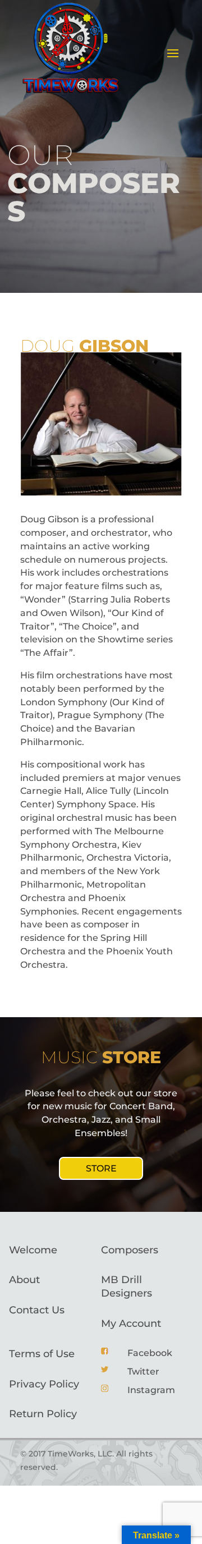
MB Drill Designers (126, 1286)
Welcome (33, 1250)
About (24, 1280)
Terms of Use (42, 1354)
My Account (131, 1323)
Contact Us (37, 1310)
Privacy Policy (44, 1384)
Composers (129, 1250)
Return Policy (43, 1414)
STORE (101, 1168)
